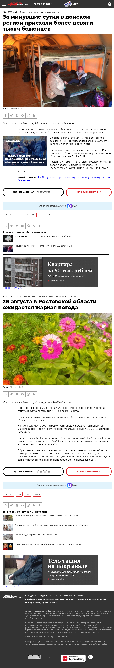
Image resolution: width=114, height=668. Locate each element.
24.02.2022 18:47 (10, 12)
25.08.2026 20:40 (10, 297)
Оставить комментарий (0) (89, 192)
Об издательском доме (36, 596)
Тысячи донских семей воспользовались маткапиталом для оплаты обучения (51, 525)
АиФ (21, 108)
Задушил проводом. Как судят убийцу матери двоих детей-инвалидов (48, 544)
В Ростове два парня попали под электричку (36, 535)
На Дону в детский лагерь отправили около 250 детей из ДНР (44, 246)
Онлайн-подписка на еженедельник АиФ (44, 599)
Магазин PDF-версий (73, 596)
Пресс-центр (55, 596)
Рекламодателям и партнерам (92, 599)
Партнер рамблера (51, 657)
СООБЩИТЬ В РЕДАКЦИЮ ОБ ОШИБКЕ (41, 603)
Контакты (70, 599)
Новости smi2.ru (12, 287)
